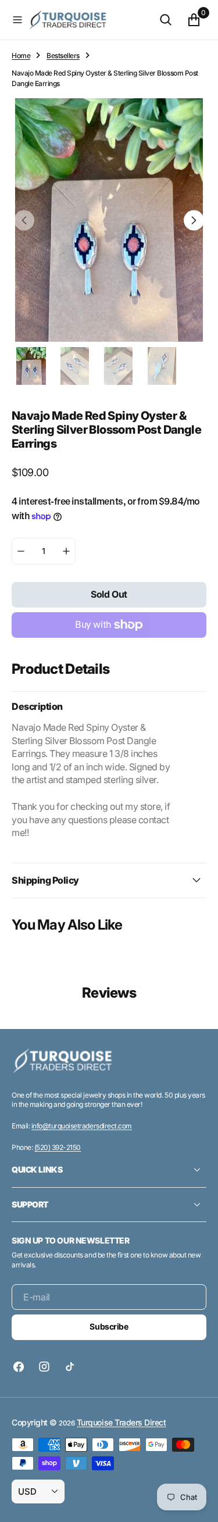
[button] (17, 20)
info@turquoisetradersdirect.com (81, 1125)
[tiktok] (70, 1367)
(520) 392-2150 (57, 1147)
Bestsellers (63, 55)
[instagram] (44, 1367)
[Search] (165, 20)
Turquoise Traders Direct (121, 1422)
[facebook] (21, 1367)
